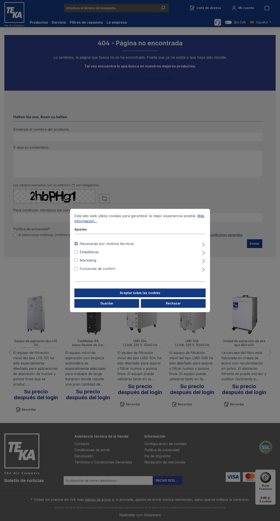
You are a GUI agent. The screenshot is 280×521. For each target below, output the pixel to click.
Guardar (106, 303)
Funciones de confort (97, 268)
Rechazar (173, 303)
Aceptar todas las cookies (140, 293)
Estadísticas (89, 252)
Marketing (88, 260)
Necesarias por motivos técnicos (107, 243)
